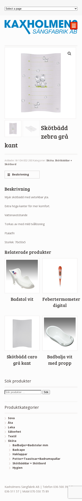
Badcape (19, 450)
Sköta (50, 160)
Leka (11, 427)
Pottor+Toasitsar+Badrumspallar (36, 459)
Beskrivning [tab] (20, 174)
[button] (69, 53)
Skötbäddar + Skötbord (29, 463)
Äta (10, 423)
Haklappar (20, 454)
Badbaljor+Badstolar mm (30, 445)
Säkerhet (14, 431)
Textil (12, 436)
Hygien (17, 468)
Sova (11, 418)
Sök (46, 392)
